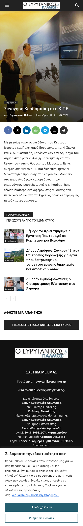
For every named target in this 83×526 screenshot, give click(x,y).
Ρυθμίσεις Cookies (41, 518)
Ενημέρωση (10, 102)
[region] (41, 487)
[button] (6, 5)
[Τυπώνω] (64, 130)
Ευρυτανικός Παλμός (20, 115)
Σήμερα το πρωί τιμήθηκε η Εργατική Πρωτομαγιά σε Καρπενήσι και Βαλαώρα (48, 235)
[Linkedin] (27, 130)
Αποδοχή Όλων (41, 507)
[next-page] (13, 298)
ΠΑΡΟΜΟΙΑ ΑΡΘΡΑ (18, 214)
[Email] (54, 130)
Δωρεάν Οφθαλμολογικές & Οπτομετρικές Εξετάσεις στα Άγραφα (50, 283)
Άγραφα (9, 260)
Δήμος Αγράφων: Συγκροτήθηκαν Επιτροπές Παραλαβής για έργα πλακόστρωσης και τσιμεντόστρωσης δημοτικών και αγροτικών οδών (52, 259)
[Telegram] (45, 130)
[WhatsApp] (36, 130)
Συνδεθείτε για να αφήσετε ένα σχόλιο (41, 325)
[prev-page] (6, 298)
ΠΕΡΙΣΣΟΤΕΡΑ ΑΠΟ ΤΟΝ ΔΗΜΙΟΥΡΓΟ (30, 220)
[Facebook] (8, 130)
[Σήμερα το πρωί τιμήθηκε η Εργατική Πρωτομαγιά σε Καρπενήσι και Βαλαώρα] (14, 236)
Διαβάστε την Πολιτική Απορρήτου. (35, 495)
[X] (17, 130)
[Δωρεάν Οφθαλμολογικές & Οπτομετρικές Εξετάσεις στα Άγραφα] (14, 284)
